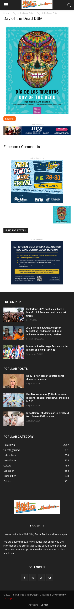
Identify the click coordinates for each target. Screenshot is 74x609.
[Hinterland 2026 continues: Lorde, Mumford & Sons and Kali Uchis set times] (13, 315)
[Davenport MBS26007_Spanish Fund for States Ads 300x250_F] (37, 283)
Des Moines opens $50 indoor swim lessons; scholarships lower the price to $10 (47, 397)
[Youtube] (49, 577)
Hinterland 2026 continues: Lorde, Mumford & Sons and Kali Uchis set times (46, 312)
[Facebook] (24, 577)
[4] (37, 133)
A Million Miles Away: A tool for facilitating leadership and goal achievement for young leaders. (44, 331)
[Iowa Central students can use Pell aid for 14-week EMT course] (13, 418)
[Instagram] (32, 577)
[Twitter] (41, 577)
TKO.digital (8, 598)
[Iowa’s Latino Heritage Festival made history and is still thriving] (13, 352)
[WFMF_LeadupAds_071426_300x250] (37, 202)
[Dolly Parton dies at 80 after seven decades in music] (13, 381)
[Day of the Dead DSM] (37, 114)
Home (6, 13)
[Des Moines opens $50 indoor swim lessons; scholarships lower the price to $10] (13, 400)
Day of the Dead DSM (23, 13)
